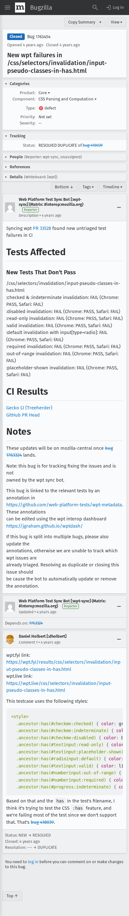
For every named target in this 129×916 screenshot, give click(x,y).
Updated (26, 612)
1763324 (36, 623)
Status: (29, 145)
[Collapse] (119, 207)
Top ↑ (12, 895)
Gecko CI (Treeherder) (29, 408)
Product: (27, 92)
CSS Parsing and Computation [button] (68, 99)
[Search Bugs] (95, 8)
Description (29, 215)
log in (33, 861)
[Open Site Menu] (8, 8)
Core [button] (44, 92)
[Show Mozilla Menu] (20, 8)
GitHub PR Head (23, 415)
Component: (24, 99)
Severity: (27, 123)
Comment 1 (28, 642)
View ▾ (116, 22)
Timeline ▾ (112, 187)
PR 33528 (42, 228)
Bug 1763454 (38, 36)
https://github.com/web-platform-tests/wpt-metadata (64, 505)
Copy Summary (81, 22)
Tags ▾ (88, 187)
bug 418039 (93, 145)
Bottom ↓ (64, 187)
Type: (30, 108)
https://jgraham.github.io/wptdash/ (44, 526)
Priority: (27, 116)
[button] (114, 8)
